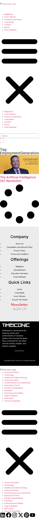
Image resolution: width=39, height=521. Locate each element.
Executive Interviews (12, 19)
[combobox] (19, 136)
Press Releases (10, 30)
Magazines (8, 14)
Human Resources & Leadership (17, 383)
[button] (19, 70)
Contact (7, 25)
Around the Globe (11, 372)
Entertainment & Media (13, 393)
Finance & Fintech (11, 380)
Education (8, 390)
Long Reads (9, 22)
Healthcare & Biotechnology (15, 377)
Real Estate (9, 398)
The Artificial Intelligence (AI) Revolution (18, 179)
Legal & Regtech (11, 396)
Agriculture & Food (12, 385)
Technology (9, 375)
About (6, 27)
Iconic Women (10, 17)
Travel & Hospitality (12, 401)
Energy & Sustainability (13, 388)
